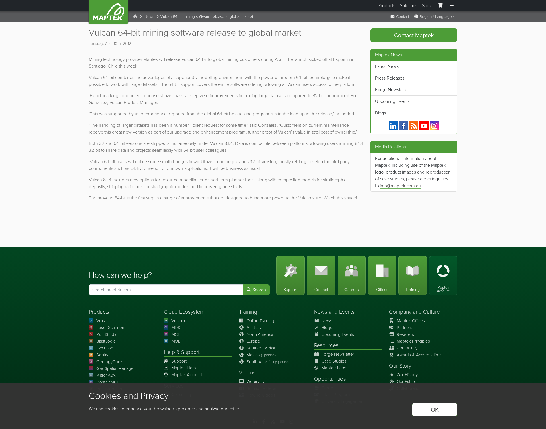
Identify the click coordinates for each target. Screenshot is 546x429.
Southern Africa (261, 348)
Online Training (260, 321)
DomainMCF (107, 382)
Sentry (102, 355)
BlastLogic (105, 341)
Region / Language (435, 16)
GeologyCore (109, 362)
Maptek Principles (413, 341)
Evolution (104, 348)
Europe (253, 341)
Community (407, 348)
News (149, 16)
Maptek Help (183, 368)
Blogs (380, 113)
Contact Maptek (414, 35)
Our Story (400, 366)
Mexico (261, 355)
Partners (404, 327)
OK (435, 409)
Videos (247, 372)
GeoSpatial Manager (115, 368)
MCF (175, 334)
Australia (254, 327)
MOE (175, 341)
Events (347, 312)
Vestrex (178, 321)
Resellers (405, 334)
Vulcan (102, 321)
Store (427, 5)
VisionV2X (106, 375)
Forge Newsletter (392, 89)
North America (260, 334)
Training (248, 312)
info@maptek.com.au (400, 185)
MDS (175, 327)
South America (268, 362)
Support (179, 361)
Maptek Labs (334, 368)
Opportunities (330, 379)
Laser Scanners (110, 327)
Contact (402, 16)
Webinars (255, 381)
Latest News (387, 66)
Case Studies (334, 361)
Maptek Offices (411, 321)
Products (386, 5)
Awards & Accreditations (419, 355)
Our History (407, 375)
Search (258, 289)
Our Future (407, 381)
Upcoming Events (392, 101)
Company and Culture (414, 312)
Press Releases (389, 78)
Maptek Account (186, 375)
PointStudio (107, 334)
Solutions (408, 5)
